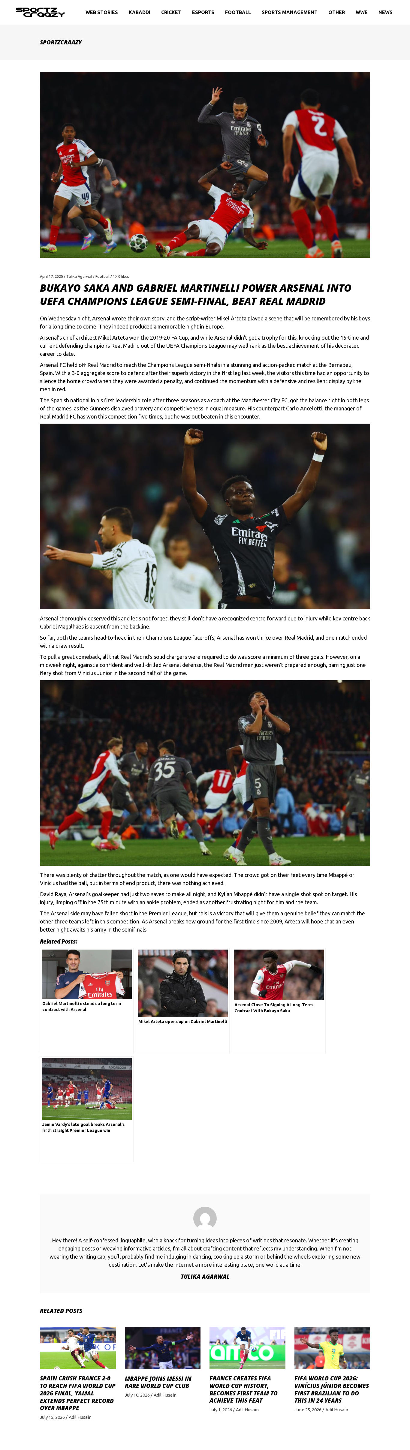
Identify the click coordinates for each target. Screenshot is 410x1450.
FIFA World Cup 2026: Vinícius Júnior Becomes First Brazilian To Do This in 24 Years (331, 1389)
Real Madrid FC (58, 416)
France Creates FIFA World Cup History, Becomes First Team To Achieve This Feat (244, 1389)
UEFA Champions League (196, 346)
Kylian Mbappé (235, 894)
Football (102, 276)
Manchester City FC (264, 400)
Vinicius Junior (95, 673)
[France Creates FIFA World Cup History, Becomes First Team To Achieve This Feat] (247, 1348)
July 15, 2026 (52, 1417)
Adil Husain (80, 1417)
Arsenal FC (53, 365)
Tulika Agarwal (79, 276)
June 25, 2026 (307, 1409)
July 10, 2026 (137, 1394)
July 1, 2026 (221, 1409)
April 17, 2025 (51, 276)
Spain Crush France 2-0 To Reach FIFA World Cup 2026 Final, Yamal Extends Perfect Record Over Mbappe (78, 1393)
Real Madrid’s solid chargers (153, 657)
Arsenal (101, 318)
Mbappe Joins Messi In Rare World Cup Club (158, 1382)
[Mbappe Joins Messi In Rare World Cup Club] (163, 1348)
